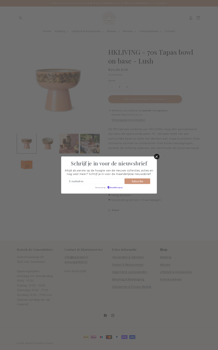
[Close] (156, 156)
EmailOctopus (116, 187)
